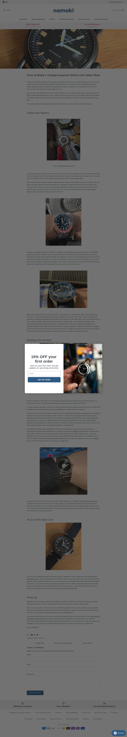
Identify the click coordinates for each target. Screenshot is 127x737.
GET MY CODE (44, 380)
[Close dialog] (99, 346)
